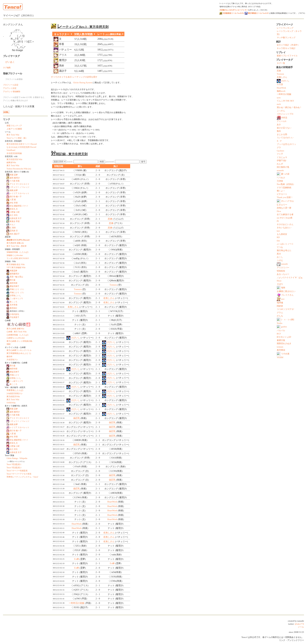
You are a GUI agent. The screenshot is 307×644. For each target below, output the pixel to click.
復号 (143, 161)
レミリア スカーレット (19, 193)
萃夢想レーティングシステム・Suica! (22, 477)
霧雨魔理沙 (14, 274)
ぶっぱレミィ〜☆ (285, 244)
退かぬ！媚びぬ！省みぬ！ (289, 107)
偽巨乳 (76, 418)
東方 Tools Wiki (13, 135)
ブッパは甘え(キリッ (286, 144)
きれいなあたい (284, 228)
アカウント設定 (9, 88)
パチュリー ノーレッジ (19, 187)
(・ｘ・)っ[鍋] (287, 319)
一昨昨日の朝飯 (76, 603)
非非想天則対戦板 (14, 153)
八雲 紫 (13, 199)
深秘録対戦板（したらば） (18, 252)
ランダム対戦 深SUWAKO (18, 258)
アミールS (281, 121)
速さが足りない (284, 128)
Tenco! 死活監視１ (14, 464)
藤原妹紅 (13, 308)
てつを (280, 247)
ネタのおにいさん (285, 224)
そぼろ (280, 284)
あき (279, 124)
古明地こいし (15, 295)
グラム (280, 313)
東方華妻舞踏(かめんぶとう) (19, 353)
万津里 (280, 181)
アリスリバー (283, 268)
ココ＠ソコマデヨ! (285, 309)
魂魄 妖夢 (14, 190)
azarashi (280, 170)
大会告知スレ (12, 359)
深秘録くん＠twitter (15, 255)
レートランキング (285, 28)
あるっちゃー (283, 274)
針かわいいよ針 (284, 337)
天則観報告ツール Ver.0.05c (233, 13)
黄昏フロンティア (14, 126)
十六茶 (280, 84)
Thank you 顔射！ (285, 197)
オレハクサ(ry (287, 201)
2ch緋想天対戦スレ (15, 393)
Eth (278, 241)
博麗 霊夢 (14, 175)
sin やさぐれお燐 (284, 218)
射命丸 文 (14, 209)
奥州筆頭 (281, 350)
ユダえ (280, 260)
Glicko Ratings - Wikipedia (17, 458)
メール (301, 627)
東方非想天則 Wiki (14, 159)
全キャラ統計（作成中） (288, 45)
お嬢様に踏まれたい (286, 291)
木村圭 (284, 118)
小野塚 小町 (15, 212)
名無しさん (108, 298)
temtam (280, 347)
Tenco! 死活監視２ (14, 467)
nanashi (284, 264)
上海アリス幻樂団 (14, 129)
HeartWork (112, 502)
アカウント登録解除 (11, 91)
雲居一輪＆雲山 (16, 277)
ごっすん (281, 111)
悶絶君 (280, 306)
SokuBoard (11, 150)
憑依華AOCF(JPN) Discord (18, 240)
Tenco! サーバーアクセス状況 (19, 474)
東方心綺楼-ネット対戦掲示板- (20, 341)
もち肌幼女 (282, 234)
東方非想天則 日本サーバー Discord (22, 144)
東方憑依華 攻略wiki (15, 243)
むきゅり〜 (282, 205)
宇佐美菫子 (14, 317)
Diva (279, 211)
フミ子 (280, 154)
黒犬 (279, 254)
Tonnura (113, 285)
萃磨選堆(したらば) (15, 390)
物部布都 (13, 283)
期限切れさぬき (284, 343)
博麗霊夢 (13, 271)
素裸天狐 (281, 340)
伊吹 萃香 (14, 203)
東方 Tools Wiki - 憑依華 (17, 246)
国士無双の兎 (283, 167)
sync (279, 98)
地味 (283, 288)
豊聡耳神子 (14, 286)
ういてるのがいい (285, 138)
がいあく (10, 62)
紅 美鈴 (13, 228)
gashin (284, 327)
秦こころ (13, 302)
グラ (279, 147)
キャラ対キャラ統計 (286, 48)
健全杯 (9, 356)
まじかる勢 (282, 134)
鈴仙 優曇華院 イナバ (19, 206)
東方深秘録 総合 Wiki (16, 264)
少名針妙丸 (14, 314)
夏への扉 (285, 174)
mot (282, 299)
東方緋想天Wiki (13, 396)
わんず (280, 164)
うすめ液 (285, 354)
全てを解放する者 (285, 214)
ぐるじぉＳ (282, 157)
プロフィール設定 (10, 85)
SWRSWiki (11, 403)
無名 (279, 131)
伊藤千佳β (281, 160)
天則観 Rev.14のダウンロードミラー (234, 10)
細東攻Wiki (11, 162)
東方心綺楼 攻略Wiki (15, 329)
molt (279, 104)
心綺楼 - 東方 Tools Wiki (17, 332)
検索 (102, 161)
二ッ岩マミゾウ (16, 298)
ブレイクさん (287, 295)
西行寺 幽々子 (16, 196)
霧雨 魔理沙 (15, 178)
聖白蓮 (12, 280)
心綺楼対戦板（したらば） (18, 335)
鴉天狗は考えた (284, 250)
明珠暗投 (281, 271)
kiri (278, 231)
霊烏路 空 (14, 231)
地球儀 (280, 303)
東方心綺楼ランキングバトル (19, 350)
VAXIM (280, 357)
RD (278, 237)
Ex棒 (76, 559)
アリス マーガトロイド (19, 184)
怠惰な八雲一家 (284, 208)
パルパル (281, 330)
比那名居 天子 (16, 218)
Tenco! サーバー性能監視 (17, 471)
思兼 (110, 219)
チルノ (12, 224)
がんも (280, 316)
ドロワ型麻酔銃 (284, 187)
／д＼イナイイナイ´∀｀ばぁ (290, 277)
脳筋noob (281, 91)
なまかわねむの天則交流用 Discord (21, 147)
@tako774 (299, 624)
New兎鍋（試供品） (286, 184)
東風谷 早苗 (15, 221)
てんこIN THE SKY (285, 101)
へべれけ (281, 178)
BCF (279, 334)
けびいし (75, 337)
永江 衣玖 (14, 215)
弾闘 (8, 344)
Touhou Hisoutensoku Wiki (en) (19, 169)
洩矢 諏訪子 (15, 234)
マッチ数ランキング (286, 37)
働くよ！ (281, 191)
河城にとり (14, 375)
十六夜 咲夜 (15, 181)
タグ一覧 (281, 63)
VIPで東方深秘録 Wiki (16, 267)
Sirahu (279, 323)
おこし (280, 257)
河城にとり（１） (17, 289)
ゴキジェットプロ (285, 114)
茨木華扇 (13, 305)
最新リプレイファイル (287, 56)
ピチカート (282, 194)
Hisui (279, 281)
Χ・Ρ (279, 141)
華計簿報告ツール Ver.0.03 (258, 13)
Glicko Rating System (82, 82)
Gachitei (280, 151)
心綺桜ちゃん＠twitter (16, 338)
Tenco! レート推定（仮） (17, 138)
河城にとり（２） (17, 292)
